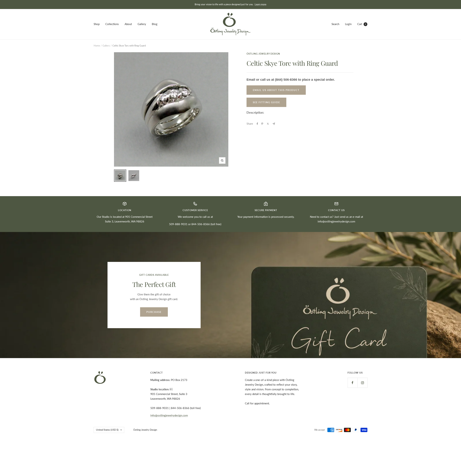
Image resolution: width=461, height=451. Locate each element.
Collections (112, 24)
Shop (97, 24)
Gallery (142, 24)
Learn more (260, 4)
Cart (361, 24)
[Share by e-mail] (274, 124)
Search (335, 24)
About (128, 24)
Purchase (154, 312)
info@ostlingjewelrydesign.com (336, 221)
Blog (154, 24)
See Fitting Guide (266, 102)
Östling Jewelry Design (263, 53)
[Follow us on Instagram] (362, 383)
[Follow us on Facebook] (352, 383)
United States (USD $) (107, 429)
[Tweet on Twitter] (267, 123)
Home (97, 45)
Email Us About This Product (276, 90)
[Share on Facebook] (257, 123)
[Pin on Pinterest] (262, 123)
